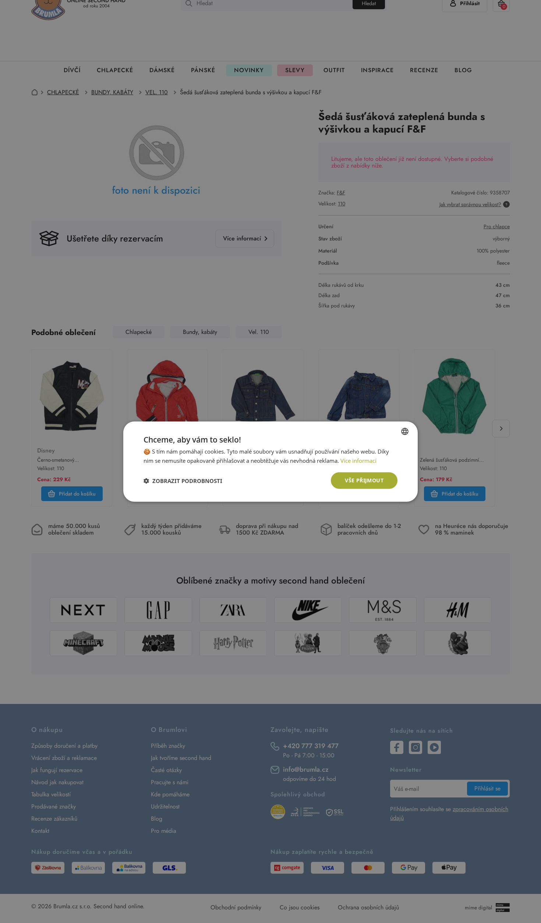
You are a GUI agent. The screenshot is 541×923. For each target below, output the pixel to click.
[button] (183, 480)
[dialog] (270, 461)
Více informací (358, 460)
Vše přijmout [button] (364, 480)
